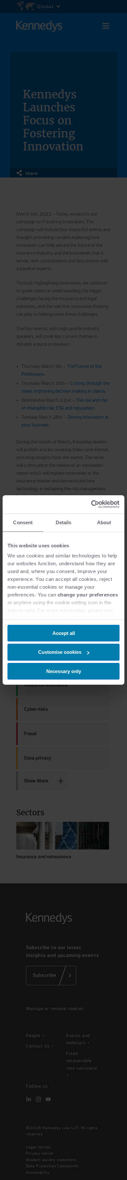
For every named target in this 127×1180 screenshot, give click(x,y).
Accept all (63, 633)
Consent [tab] (23, 522)
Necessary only (63, 671)
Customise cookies (59, 652)
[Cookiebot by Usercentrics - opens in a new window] (91, 504)
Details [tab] (64, 522)
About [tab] (104, 522)
